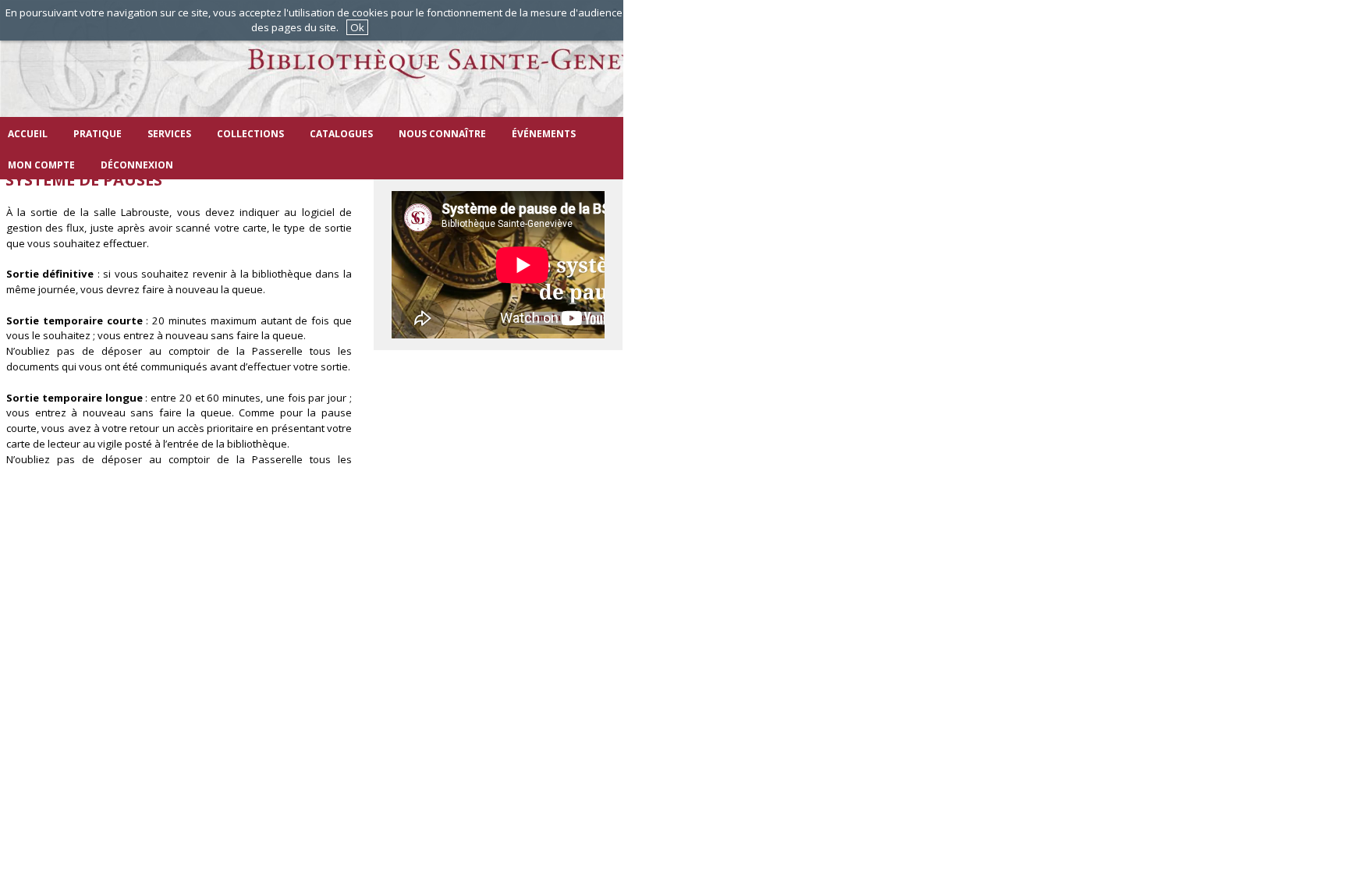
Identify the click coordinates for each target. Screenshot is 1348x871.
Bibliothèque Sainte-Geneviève (429, 74)
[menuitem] (28, 132)
